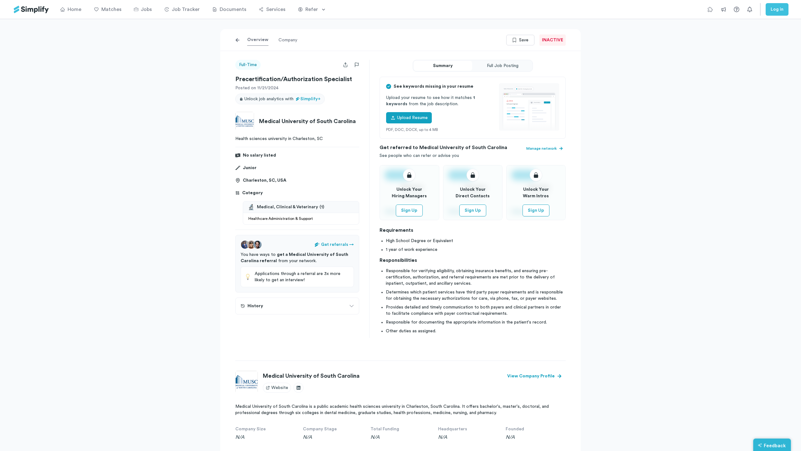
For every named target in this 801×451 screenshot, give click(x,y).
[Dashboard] (31, 9)
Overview (257, 40)
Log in (777, 9)
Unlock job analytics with (282, 99)
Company (287, 40)
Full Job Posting (502, 66)
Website (279, 388)
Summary (443, 66)
